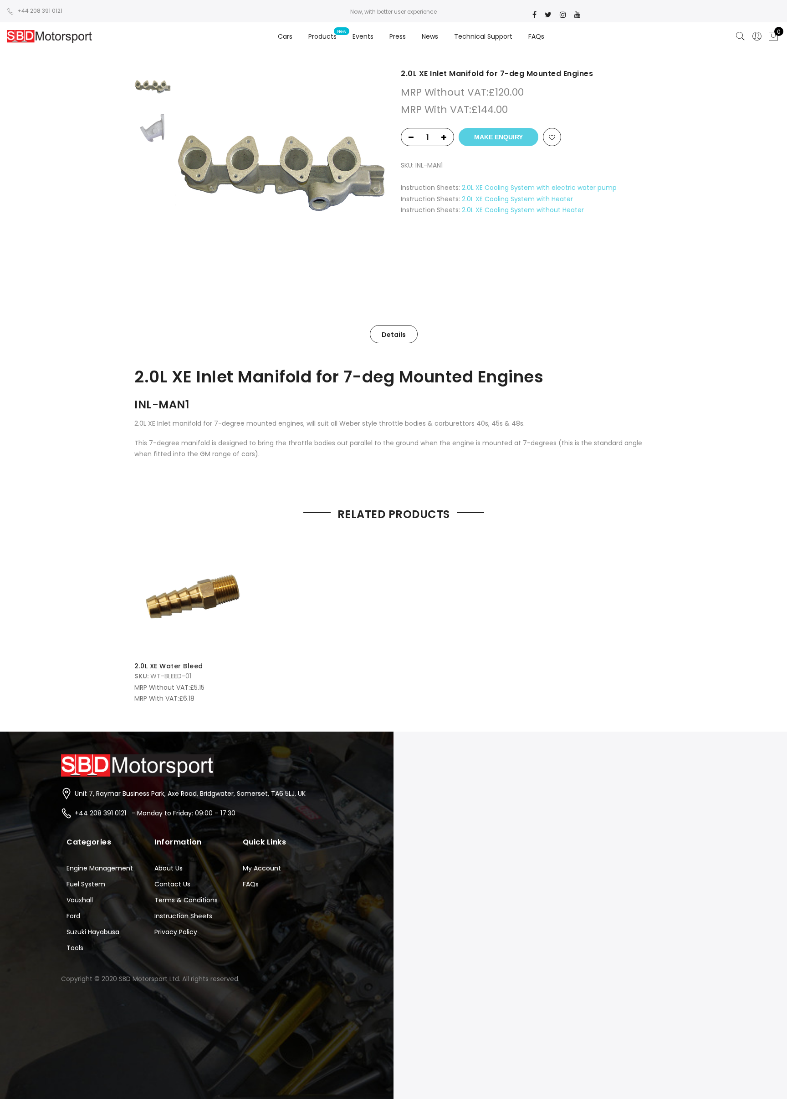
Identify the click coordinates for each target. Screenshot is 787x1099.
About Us (168, 868)
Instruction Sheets (183, 916)
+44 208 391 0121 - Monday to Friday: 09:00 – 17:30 (155, 813)
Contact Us (172, 884)
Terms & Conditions (186, 900)
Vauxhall (79, 900)
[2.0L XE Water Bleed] (193, 595)
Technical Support (483, 36)
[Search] (740, 36)
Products (322, 36)
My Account (262, 868)
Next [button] (370, 174)
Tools (74, 947)
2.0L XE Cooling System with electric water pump (539, 187)
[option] (280, 174)
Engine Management (99, 868)
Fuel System (85, 884)
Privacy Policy (175, 931)
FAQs (536, 36)
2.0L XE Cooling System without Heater (523, 209)
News (430, 36)
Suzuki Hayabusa (92, 931)
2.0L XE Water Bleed (168, 666)
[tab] (394, 334)
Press (397, 36)
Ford (73, 916)
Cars (285, 36)
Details (394, 334)
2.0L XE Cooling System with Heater (517, 199)
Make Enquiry (498, 137)
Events (363, 36)
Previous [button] (197, 174)
